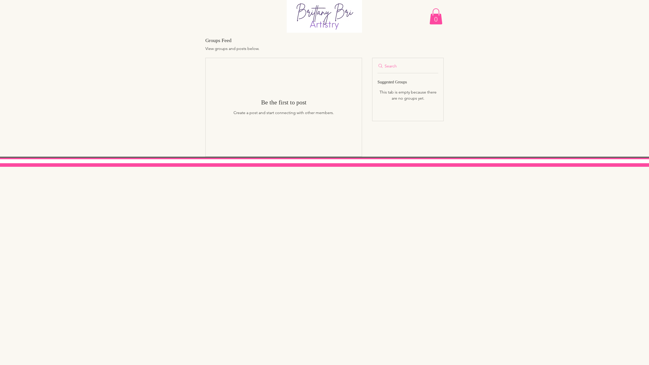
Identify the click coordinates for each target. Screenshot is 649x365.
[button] (436, 16)
